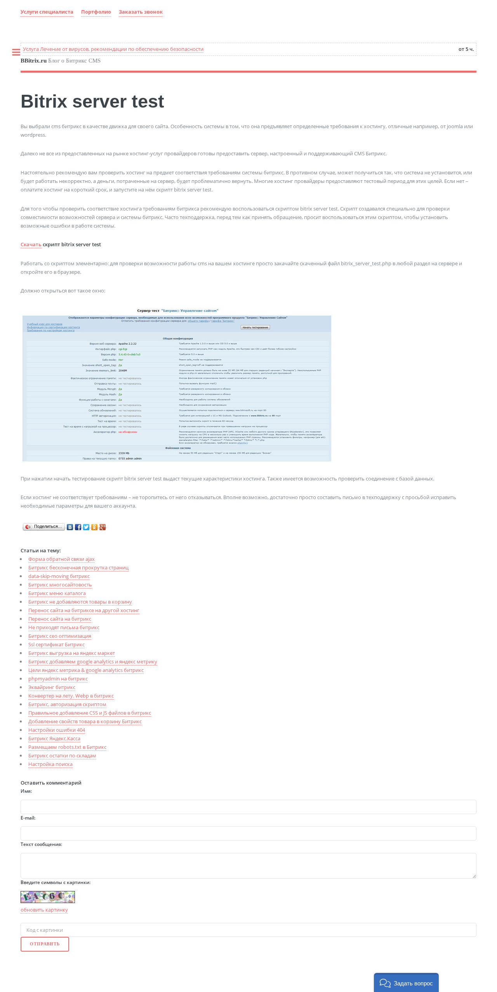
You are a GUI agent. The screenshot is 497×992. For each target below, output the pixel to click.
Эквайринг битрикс (51, 687)
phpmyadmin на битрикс (58, 678)
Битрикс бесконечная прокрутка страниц (78, 567)
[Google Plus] (103, 525)
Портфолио (96, 11)
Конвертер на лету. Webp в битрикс (71, 695)
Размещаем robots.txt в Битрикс (67, 746)
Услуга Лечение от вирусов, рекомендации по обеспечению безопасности (113, 48)
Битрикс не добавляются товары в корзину (80, 601)
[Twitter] (86, 525)
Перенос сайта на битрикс (59, 618)
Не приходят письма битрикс (63, 627)
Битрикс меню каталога (57, 593)
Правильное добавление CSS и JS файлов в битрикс (89, 712)
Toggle (14, 53)
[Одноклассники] (94, 525)
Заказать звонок (141, 11)
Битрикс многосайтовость (60, 584)
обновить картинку (44, 909)
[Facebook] (78, 525)
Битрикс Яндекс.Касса (54, 738)
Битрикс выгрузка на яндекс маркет (71, 652)
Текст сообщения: (41, 844)
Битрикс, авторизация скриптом (67, 704)
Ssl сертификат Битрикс (56, 644)
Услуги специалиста (47, 11)
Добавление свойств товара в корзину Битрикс (85, 721)
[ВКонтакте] (70, 525)
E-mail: (28, 817)
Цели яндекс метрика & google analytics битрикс (86, 670)
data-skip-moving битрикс (59, 576)
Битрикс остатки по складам (62, 755)
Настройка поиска (50, 764)
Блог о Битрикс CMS (61, 60)
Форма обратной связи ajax (61, 558)
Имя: (26, 791)
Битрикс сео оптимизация (59, 635)
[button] (406, 982)
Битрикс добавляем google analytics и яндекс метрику (92, 661)
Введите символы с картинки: (55, 882)
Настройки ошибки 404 (56, 729)
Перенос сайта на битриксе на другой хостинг (83, 610)
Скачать (31, 244)
